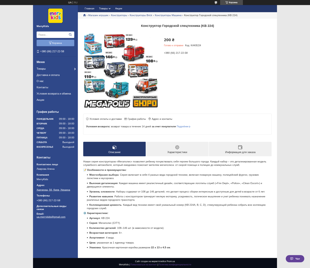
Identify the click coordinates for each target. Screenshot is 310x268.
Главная (89, 8)
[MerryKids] (55, 15)
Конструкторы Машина (168, 15)
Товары (41, 68)
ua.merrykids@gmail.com (51, 216)
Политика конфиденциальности (175, 264)
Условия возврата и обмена (54, 93)
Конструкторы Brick (141, 15)
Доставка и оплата (48, 74)
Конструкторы (119, 15)
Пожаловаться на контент (143, 264)
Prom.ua (171, 261)
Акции (40, 99)
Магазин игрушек (98, 15)
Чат (297, 258)
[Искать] (70, 35)
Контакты (42, 87)
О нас (40, 81)
